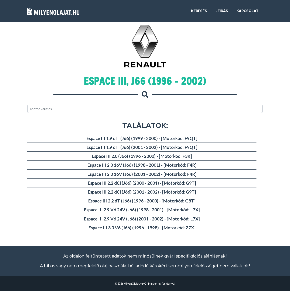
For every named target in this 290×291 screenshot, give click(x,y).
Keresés (199, 11)
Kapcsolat (248, 11)
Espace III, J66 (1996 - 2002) (145, 81)
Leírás (221, 11)
